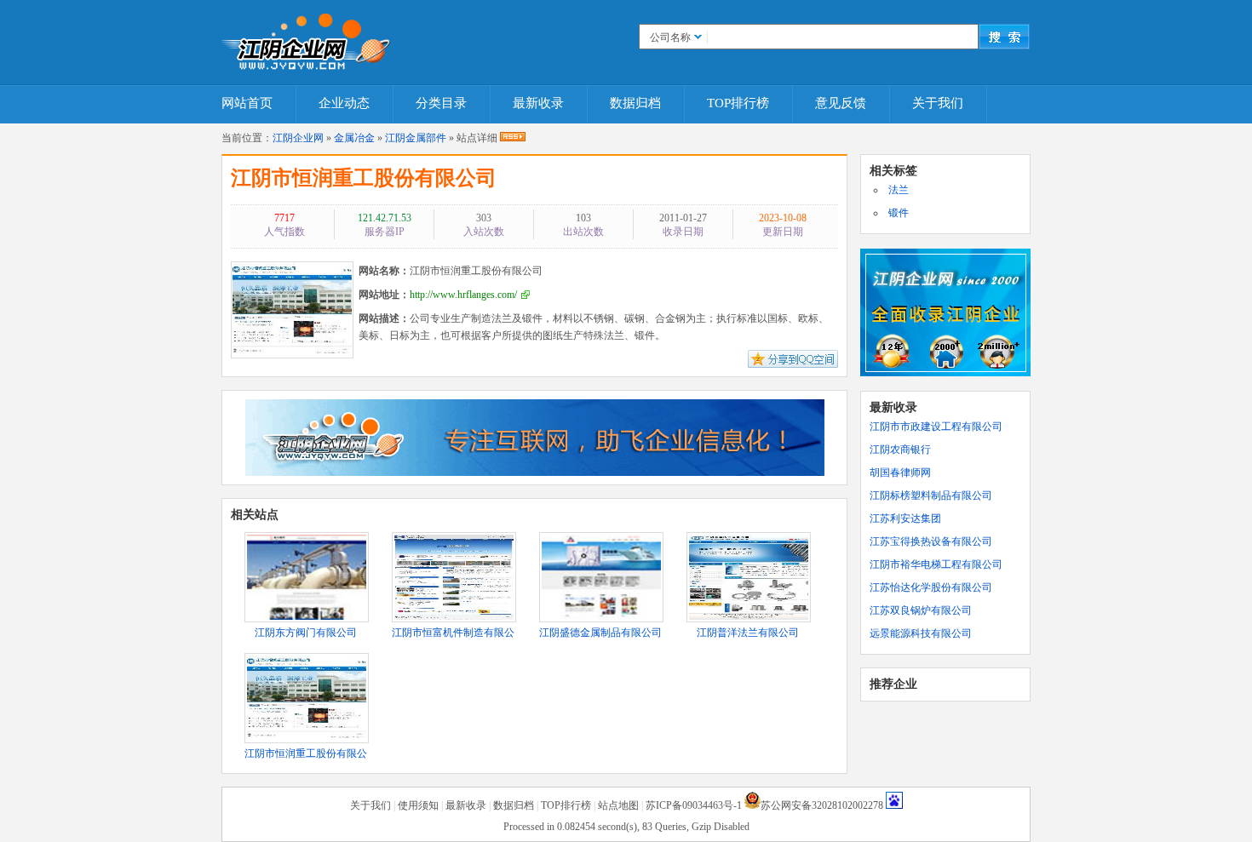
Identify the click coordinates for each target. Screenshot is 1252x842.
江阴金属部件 (415, 138)
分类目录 (441, 103)
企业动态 (344, 103)
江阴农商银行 (900, 449)
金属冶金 (354, 138)
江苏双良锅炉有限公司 (921, 610)
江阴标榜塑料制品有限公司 (931, 495)
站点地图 (618, 805)
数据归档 (635, 103)
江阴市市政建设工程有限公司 (936, 426)
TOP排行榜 (738, 103)
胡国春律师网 (900, 472)
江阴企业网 (298, 138)
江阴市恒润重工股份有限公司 (364, 178)
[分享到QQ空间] (793, 364)
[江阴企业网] (306, 38)
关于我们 (937, 103)
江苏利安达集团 (905, 518)
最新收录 (538, 103)
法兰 (898, 190)
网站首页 (247, 103)
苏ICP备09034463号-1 (694, 805)
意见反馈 (840, 103)
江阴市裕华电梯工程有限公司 (936, 564)
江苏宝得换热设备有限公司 (931, 541)
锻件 (898, 213)
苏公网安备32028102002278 (822, 805)
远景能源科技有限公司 (921, 633)
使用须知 (418, 805)
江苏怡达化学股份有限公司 (931, 587)
